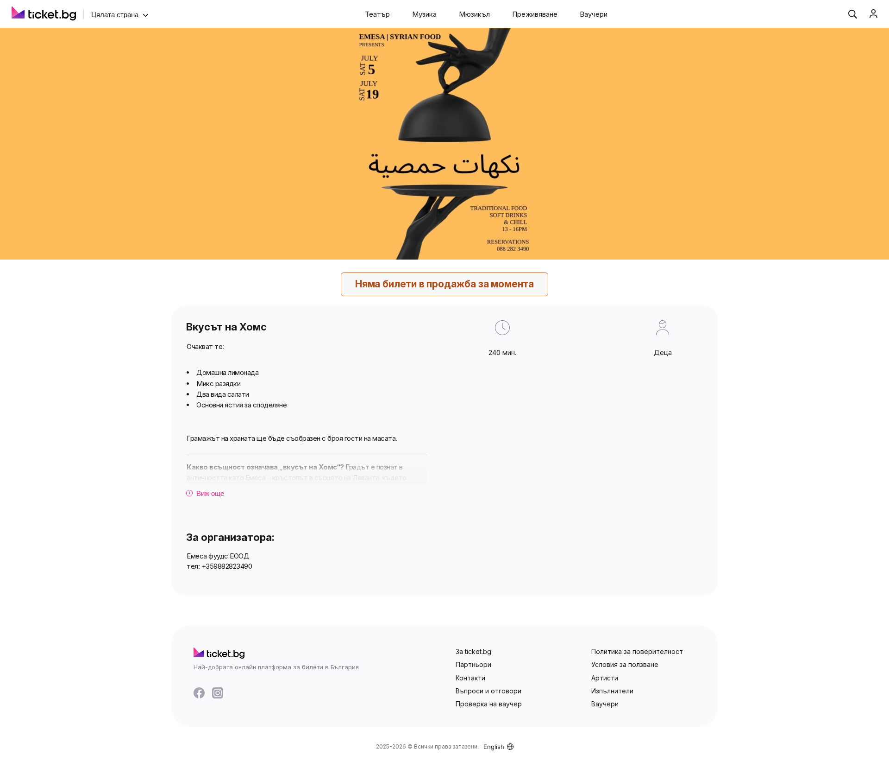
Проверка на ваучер (489, 704)
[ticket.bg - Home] (44, 14)
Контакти (470, 678)
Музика (424, 14)
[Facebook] (199, 692)
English (493, 746)
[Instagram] (217, 692)
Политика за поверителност (637, 651)
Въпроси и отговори (488, 691)
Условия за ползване (624, 664)
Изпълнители (612, 691)
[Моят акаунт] (873, 14)
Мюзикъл (474, 14)
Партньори (473, 664)
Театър (377, 14)
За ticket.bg (473, 651)
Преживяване (534, 14)
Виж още (206, 493)
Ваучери (593, 14)
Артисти (604, 678)
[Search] (852, 13)
